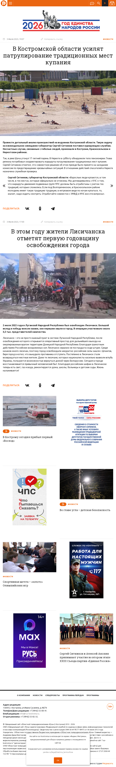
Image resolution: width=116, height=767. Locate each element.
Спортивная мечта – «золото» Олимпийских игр (23, 583)
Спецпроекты (52, 695)
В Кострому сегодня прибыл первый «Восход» (28, 438)
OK (58, 760)
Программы (93, 695)
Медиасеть (107, 763)
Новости (37, 695)
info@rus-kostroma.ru (29, 714)
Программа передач (73, 695)
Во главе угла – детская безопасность (85, 510)
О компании (23, 695)
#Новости (108, 39)
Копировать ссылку (52, 39)
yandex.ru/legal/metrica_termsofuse (58, 752)
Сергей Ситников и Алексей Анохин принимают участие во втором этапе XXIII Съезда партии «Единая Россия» (85, 657)
